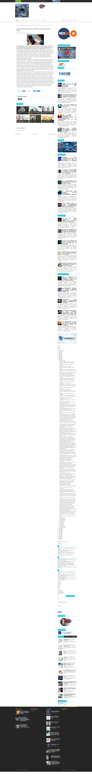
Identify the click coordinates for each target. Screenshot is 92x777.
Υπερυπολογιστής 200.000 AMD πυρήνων (65, 374)
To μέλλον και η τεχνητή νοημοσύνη (64, 389)
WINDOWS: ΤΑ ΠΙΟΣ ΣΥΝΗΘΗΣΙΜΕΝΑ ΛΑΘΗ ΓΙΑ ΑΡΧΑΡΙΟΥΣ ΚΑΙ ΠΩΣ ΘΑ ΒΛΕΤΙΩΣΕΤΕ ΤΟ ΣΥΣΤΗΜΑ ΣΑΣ (67, 159)
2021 (60, 356)
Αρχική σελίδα (35, 134)
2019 (60, 358)
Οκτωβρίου (61, 518)
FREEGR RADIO (22, 20)
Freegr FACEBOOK (61, 592)
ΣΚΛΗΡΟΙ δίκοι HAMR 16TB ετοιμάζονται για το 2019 (67, 455)
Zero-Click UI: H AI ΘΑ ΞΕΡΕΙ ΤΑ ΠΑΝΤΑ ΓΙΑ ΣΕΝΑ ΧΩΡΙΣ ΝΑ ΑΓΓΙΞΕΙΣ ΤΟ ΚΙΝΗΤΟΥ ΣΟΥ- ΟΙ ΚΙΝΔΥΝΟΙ (69, 171)
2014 (60, 531)
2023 (60, 354)
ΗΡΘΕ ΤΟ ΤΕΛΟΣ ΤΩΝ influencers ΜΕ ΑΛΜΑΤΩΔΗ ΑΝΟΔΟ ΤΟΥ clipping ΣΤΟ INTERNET (24, 712)
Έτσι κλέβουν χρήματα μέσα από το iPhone (66, 450)
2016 (60, 529)
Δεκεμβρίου (61, 360)
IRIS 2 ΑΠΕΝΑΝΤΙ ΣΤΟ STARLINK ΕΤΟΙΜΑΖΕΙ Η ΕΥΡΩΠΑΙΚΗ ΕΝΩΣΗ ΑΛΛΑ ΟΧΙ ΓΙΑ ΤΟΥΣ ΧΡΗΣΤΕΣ (69, 278)
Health (59, 587)
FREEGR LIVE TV (60, 590)
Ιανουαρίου (61, 527)
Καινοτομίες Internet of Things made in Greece (66, 480)
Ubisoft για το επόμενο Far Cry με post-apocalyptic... (67, 449)
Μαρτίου (61, 525)
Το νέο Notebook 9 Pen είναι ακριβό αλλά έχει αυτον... (67, 404)
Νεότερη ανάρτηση (18, 134)
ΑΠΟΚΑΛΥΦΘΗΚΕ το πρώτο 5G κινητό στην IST (67, 481)
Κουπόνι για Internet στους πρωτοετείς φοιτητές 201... (67, 414)
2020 (60, 357)
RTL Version (59, 348)
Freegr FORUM (60, 591)
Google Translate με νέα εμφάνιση (64, 483)
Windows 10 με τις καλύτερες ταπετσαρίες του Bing (67, 402)
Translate (65, 704)
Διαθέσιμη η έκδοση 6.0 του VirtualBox (65, 366)
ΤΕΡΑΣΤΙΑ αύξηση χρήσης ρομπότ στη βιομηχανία (67, 442)
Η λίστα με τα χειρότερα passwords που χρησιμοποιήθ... (68, 417)
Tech (39, 20)
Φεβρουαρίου (62, 526)
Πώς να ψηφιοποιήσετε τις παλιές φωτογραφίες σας (67, 438)
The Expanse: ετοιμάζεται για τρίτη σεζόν (55, 744)
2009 (60, 536)
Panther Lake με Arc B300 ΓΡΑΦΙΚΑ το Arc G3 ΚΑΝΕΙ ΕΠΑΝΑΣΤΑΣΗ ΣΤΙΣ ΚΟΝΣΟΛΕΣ (69, 85)
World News (59, 582)
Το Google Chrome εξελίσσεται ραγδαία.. (65, 419)
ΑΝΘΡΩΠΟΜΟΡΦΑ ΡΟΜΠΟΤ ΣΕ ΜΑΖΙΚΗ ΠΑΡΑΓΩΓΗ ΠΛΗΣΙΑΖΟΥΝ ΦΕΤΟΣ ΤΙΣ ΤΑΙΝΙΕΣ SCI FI (69, 290)
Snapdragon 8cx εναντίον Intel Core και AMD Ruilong (67, 384)
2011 (60, 534)
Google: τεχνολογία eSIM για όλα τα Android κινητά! (67, 444)
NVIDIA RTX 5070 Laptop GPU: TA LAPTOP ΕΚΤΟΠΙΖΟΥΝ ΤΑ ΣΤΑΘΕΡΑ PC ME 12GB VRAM (69, 95)
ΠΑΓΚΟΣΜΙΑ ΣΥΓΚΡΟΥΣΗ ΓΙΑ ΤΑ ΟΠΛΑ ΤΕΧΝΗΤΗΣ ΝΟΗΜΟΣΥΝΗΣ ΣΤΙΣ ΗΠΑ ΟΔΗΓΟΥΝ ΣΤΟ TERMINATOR (69, 312)
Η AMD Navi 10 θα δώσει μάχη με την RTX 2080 (66, 421)
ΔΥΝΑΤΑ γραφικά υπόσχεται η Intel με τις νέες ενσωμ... (68, 373)
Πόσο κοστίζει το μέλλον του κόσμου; (65, 432)
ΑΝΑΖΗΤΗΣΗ (43, 20)
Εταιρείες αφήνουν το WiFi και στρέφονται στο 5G (67, 466)
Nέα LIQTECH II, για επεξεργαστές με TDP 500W (67, 443)
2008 (60, 537)
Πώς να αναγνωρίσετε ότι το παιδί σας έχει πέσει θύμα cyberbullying (55, 739)
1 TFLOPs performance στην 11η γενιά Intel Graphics (67, 405)
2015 (60, 530)
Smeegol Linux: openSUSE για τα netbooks (55, 727)
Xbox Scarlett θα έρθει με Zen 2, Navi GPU (66, 429)
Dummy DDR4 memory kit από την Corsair (66, 420)
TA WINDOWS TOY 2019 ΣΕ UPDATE (65, 458)
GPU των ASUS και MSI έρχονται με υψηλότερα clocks (55, 717)
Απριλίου (61, 524)
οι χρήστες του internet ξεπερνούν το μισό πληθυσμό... (67, 465)
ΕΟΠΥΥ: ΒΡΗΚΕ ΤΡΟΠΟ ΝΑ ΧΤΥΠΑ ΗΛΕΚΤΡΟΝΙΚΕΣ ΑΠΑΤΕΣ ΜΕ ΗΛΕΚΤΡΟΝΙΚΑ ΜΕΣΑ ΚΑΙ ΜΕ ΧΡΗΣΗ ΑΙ (69, 205)
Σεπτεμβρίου (62, 519)
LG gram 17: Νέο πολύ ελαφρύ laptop (65, 459)
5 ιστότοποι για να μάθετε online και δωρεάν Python (67, 462)
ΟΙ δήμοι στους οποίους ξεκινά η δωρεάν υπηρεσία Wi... (68, 431)
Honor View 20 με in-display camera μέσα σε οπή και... (67, 428)
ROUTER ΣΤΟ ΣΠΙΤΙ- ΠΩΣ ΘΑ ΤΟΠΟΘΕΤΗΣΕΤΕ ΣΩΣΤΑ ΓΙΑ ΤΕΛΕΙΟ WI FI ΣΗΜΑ (69, 264)
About (59, 346)
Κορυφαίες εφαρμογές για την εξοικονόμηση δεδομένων (68, 433)
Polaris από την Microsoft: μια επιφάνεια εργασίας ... (67, 430)
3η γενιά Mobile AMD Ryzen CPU (64, 401)
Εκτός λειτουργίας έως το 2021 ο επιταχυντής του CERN (68, 456)
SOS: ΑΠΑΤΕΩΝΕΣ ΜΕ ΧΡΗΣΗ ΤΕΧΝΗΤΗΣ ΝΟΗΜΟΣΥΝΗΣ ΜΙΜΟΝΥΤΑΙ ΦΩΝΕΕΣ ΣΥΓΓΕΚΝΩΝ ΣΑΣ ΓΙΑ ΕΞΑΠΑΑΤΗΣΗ (24, 719)
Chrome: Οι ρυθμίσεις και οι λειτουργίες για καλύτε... (67, 390)
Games (36, 20)
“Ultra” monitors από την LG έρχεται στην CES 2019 (67, 372)
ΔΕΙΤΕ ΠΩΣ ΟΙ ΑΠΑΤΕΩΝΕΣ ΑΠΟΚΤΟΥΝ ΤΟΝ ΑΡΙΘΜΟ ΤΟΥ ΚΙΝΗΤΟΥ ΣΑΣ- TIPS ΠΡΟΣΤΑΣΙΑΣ (55, 750)
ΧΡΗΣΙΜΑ (31, 20)
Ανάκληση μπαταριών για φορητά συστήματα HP (55, 711)
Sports (59, 586)
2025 (60, 352)
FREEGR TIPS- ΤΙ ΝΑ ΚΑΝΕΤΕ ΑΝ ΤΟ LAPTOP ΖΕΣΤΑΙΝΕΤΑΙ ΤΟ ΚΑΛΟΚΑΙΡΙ (69, 253)
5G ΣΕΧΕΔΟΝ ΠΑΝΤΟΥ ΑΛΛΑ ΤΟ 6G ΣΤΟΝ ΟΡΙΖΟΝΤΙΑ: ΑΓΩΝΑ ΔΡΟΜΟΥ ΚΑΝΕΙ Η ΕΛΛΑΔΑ (24, 726)
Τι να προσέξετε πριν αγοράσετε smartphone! (66, 490)
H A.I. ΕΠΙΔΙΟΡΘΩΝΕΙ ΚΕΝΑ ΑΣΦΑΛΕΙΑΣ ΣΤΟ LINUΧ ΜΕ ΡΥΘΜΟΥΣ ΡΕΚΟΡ (69, 182)
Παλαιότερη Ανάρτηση (52, 134)
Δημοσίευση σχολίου (21, 130)
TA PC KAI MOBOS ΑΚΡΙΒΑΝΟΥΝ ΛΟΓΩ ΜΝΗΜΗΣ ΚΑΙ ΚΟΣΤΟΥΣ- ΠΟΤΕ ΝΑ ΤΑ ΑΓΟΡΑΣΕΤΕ (69, 220)
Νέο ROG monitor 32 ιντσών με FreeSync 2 (66, 482)
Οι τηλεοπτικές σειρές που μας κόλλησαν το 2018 (67, 375)
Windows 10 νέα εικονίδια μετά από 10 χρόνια (66, 446)
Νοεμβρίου (61, 517)
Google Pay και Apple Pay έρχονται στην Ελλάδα (67, 415)
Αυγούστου (61, 520)
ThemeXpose (26, 769)
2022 (60, 355)
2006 (60, 539)
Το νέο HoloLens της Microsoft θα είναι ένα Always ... (67, 416)
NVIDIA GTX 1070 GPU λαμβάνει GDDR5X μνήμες (67, 445)
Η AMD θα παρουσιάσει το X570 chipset (65, 463)
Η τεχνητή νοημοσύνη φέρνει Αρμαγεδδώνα (66, 379)
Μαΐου (61, 523)
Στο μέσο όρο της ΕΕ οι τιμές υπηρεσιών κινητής (66, 440)
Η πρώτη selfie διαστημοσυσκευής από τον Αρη (66, 457)
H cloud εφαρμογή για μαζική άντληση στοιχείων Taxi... (68, 493)
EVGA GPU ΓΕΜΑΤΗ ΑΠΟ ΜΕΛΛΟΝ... (65, 441)
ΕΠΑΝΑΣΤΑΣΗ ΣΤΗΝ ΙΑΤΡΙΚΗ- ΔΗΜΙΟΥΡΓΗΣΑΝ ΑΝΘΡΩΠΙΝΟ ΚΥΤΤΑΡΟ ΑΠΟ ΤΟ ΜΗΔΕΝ (69, 301)
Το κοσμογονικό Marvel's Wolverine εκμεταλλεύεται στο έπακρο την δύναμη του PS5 (66, 575)
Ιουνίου (61, 522)
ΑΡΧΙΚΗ (17, 20)
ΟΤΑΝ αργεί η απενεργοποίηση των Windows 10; (67, 437)
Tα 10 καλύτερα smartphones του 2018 (65, 409)
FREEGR (27, 20)
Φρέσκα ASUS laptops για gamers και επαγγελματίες (67, 464)
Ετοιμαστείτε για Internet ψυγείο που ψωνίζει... (55, 722)
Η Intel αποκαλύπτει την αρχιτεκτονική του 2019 (66, 451)
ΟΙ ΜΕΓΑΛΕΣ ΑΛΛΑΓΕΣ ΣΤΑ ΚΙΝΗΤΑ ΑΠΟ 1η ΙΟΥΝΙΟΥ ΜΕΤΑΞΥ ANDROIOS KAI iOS (55, 756)
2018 (60, 359)
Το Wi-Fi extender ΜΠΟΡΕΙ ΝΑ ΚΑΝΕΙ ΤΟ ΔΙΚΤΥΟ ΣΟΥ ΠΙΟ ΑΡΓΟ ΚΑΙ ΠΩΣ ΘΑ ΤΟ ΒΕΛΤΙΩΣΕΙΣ (69, 242)
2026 (60, 351)
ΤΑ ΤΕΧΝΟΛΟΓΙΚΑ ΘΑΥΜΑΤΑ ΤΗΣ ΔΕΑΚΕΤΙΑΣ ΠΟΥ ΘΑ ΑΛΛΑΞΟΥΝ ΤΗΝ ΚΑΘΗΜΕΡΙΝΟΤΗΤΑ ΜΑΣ (55, 762)
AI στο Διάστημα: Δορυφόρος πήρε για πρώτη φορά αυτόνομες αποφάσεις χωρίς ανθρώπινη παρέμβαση (66, 563)
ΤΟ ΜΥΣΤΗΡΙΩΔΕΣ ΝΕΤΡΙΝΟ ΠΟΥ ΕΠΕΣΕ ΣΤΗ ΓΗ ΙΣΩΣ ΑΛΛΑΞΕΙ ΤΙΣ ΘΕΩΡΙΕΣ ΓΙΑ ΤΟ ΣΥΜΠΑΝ (69, 323)
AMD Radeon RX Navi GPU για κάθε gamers (66, 436)
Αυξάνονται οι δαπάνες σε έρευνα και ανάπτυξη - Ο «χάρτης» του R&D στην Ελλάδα (66, 550)
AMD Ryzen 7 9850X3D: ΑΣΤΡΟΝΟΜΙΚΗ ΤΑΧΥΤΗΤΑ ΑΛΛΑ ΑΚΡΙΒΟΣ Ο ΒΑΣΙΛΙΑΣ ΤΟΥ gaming (69, 130)
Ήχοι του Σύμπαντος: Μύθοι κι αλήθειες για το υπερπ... (68, 470)
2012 (60, 533)
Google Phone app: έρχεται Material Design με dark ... (67, 439)
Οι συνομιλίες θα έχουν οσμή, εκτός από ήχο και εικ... (67, 494)
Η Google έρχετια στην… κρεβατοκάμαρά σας (66, 427)
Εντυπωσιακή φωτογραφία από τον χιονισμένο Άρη (67, 408)
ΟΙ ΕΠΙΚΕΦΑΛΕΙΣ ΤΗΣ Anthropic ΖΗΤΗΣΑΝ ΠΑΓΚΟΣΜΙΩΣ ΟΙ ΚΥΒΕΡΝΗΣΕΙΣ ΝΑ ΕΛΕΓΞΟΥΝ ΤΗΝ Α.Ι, (67, 193)
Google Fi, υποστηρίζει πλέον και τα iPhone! (66, 489)
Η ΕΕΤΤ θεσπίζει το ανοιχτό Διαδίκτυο (65, 383)
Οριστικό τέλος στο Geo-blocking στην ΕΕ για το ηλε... (67, 369)
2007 (60, 538)
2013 (60, 532)
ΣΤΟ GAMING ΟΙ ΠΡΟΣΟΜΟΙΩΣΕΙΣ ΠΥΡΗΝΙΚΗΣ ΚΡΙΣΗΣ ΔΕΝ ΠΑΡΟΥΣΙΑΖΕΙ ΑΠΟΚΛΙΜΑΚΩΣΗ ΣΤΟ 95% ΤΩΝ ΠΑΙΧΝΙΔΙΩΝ (67, 117)
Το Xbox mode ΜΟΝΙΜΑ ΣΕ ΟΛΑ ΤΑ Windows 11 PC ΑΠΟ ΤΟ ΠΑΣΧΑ (69, 105)
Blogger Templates (18, 769)
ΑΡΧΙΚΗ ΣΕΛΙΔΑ (60, 593)
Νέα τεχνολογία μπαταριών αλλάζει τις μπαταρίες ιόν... (68, 452)
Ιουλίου (61, 521)
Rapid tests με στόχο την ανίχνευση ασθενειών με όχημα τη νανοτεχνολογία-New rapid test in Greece (55, 733)
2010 (60, 535)
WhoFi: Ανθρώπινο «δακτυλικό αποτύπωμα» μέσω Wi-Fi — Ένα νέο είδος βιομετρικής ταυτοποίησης (67, 561)
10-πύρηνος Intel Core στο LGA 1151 (65, 484)
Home (59, 345)
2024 (60, 353)
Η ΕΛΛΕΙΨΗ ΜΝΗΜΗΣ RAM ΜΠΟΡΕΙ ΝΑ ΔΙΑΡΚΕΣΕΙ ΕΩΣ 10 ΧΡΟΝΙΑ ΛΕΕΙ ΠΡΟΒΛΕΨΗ (69, 230)
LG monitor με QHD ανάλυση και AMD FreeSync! (67, 418)
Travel (59, 588)
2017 (60, 528)
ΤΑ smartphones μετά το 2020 (64, 403)
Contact (59, 347)
